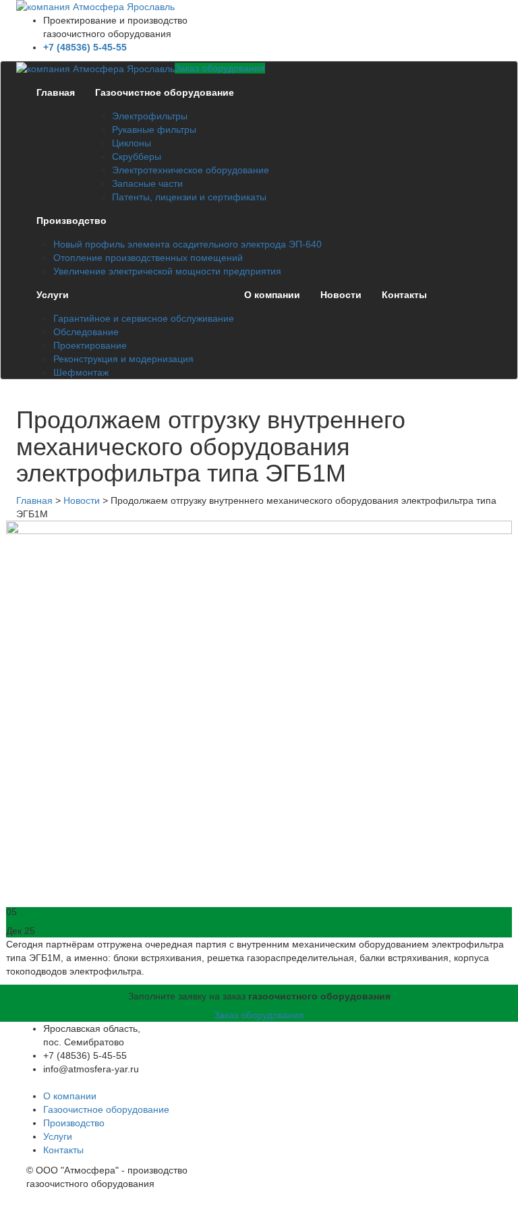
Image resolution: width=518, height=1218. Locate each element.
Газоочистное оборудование (164, 92)
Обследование (86, 331)
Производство (71, 220)
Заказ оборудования (220, 68)
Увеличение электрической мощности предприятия (167, 271)
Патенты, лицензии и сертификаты (189, 197)
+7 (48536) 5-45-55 (85, 47)
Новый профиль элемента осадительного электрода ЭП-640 (187, 244)
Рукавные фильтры (154, 129)
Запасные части (147, 183)
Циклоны (131, 143)
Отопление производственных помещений (148, 257)
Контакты (404, 294)
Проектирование (90, 345)
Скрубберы (136, 156)
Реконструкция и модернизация (123, 358)
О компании (272, 294)
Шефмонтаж (81, 372)
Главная (55, 92)
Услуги (52, 294)
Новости (341, 294)
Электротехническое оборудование (190, 170)
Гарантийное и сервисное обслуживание (143, 318)
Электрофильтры (150, 116)
